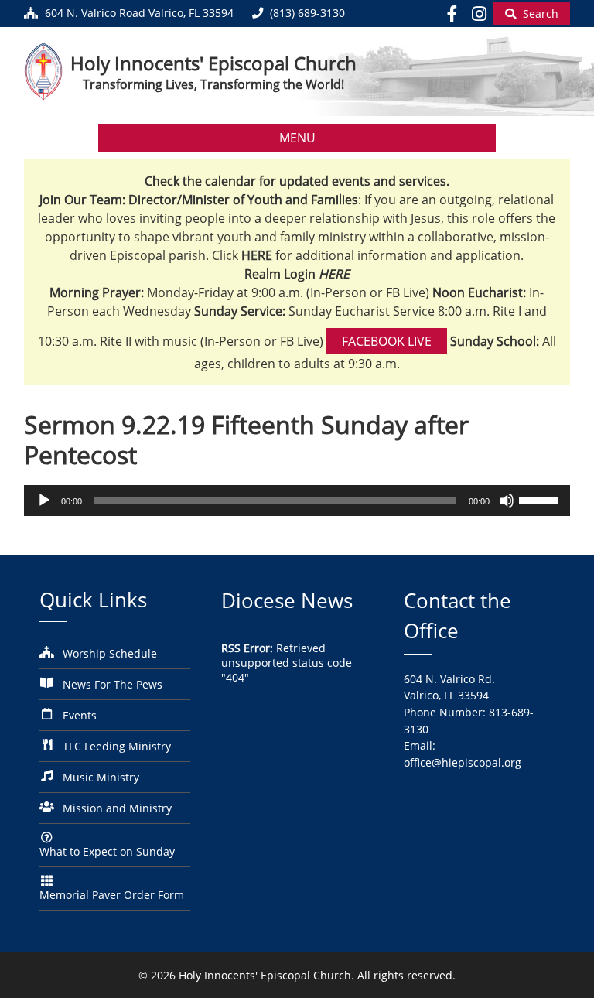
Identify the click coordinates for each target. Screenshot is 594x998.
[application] (297, 500)
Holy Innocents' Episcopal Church (213, 63)
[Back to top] (561, 974)
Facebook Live (387, 341)
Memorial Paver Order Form (111, 894)
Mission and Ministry (117, 808)
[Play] (44, 500)
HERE (334, 273)
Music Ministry (101, 777)
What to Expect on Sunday (107, 851)
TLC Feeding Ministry (117, 746)
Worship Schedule (110, 653)
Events (80, 715)
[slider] (540, 499)
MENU (297, 137)
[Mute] (506, 500)
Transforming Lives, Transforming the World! (213, 84)
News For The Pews (112, 684)
